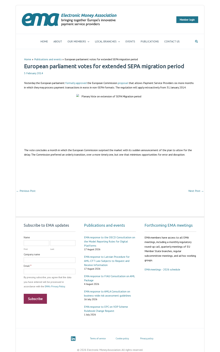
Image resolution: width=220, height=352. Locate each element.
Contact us (172, 41)
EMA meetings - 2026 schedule (162, 269)
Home (44, 41)
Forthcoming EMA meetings (169, 225)
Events (130, 41)
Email (27, 266)
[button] (187, 19)
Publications (150, 41)
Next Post (196, 190)
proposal (123, 83)
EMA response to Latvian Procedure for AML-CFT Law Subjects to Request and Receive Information (107, 261)
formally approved (76, 83)
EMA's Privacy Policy (55, 286)
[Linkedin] (73, 338)
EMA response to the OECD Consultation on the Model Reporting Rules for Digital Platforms (109, 241)
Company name (32, 254)
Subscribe (35, 299)
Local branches (106, 41)
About (57, 41)
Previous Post (26, 190)
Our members (77, 41)
